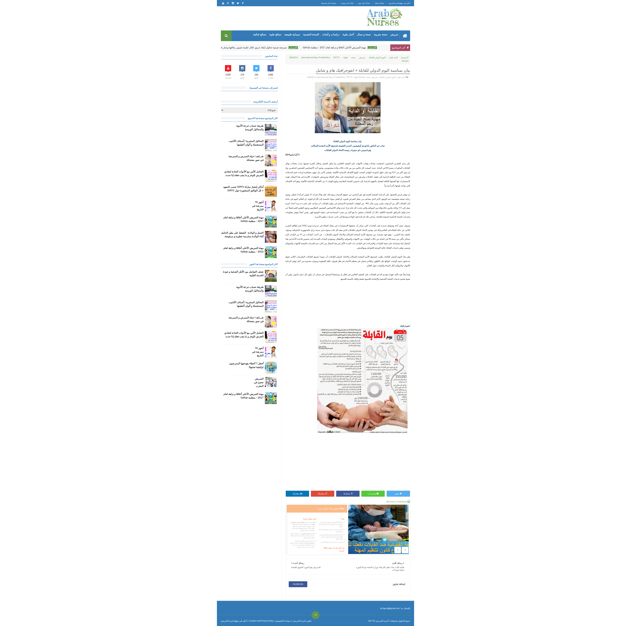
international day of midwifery (315, 57)
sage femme (359, 77)
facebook (298, 584)
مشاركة (346, 493)
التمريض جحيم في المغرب (259, 382)
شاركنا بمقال (379, 3)
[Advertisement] (290, 19)
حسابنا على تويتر (364, 3)
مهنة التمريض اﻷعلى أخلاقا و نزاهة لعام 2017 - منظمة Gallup (340, 47)
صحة (353, 57)
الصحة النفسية (311, 34)
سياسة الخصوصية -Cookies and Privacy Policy (270, 621)
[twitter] (238, 3)
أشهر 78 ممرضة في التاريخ (258, 206)
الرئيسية (405, 57)
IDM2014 (293, 57)
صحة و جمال (364, 34)
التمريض (379, 47)
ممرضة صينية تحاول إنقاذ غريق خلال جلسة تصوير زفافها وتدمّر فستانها (257, 47)
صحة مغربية (380, 34)
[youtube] (223, 3)
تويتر (397, 493)
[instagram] (233, 3)
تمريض (394, 34)
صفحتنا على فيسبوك (328, 3)
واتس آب (372, 493)
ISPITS (336, 57)
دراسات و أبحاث (330, 34)
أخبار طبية (348, 34)
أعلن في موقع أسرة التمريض (399, 3)
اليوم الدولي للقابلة (377, 57)
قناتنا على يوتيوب (347, 3)
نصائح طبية (275, 34)
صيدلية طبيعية (292, 34)
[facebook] (243, 3)
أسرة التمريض (381, 621)
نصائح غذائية (259, 34)
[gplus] (228, 3)
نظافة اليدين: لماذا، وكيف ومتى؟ (317, 534)
